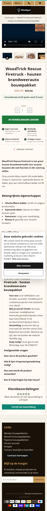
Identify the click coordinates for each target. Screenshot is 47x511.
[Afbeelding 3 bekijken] (30, 57)
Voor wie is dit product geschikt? (21, 355)
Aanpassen (23, 273)
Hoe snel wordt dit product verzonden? (18, 372)
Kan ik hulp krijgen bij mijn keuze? (22, 379)
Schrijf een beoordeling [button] (24, 407)
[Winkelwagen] (40, 3)
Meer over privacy (20, 258)
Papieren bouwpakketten (16, 439)
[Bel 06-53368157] (29, 3)
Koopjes (8, 446)
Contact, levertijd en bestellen (18, 449)
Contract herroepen (17, 455)
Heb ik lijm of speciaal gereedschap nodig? (22, 363)
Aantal (23, 106)
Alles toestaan (24, 265)
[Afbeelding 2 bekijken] (19, 57)
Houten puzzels (11, 443)
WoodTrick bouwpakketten (17, 436)
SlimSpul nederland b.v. (34, 493)
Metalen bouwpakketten (16, 433)
